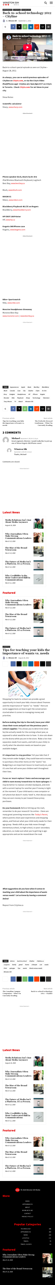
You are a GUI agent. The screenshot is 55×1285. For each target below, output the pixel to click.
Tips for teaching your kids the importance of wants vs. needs (13, 423)
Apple (23, 387)
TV (15, 401)
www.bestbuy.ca (18, 183)
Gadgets (12, 394)
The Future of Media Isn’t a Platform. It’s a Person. (18, 563)
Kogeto (42, 394)
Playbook (20, 398)
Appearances (7, 10)
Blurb (5, 391)
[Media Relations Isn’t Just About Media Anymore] (38, 524)
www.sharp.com (15, 107)
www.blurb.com (15, 190)
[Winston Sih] (4, 21)
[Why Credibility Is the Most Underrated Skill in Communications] (38, 579)
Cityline (30, 391)
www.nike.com (13, 302)
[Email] (42, 26)
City (24, 391)
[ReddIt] (36, 26)
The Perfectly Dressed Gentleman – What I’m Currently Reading (43, 423)
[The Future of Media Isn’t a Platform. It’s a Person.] (38, 565)
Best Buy (36, 387)
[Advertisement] (27, 143)
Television (46, 398)
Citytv (37, 391)
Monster (6, 398)
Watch (20, 401)
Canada (12, 391)
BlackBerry (45, 387)
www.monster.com (11, 316)
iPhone (35, 394)
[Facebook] (13, 26)
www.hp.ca (10, 219)
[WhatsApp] (25, 26)
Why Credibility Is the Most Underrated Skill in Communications (17, 577)
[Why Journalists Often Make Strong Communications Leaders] (38, 538)
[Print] (48, 26)
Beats (29, 387)
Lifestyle (17, 10)
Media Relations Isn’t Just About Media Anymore (18, 521)
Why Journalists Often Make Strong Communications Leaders (18, 1256)
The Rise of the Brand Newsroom (16, 549)
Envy (5, 394)
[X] (19, 26)
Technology (26, 10)
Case (18, 391)
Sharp (28, 398)
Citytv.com (18, 80)
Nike (13, 398)
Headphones (21, 394)
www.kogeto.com (17, 229)
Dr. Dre (44, 391)
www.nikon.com (15, 200)
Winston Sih (12, 21)
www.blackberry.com (22, 209)
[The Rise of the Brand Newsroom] (38, 551)
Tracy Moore (8, 401)
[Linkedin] (30, 26)
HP (29, 394)
